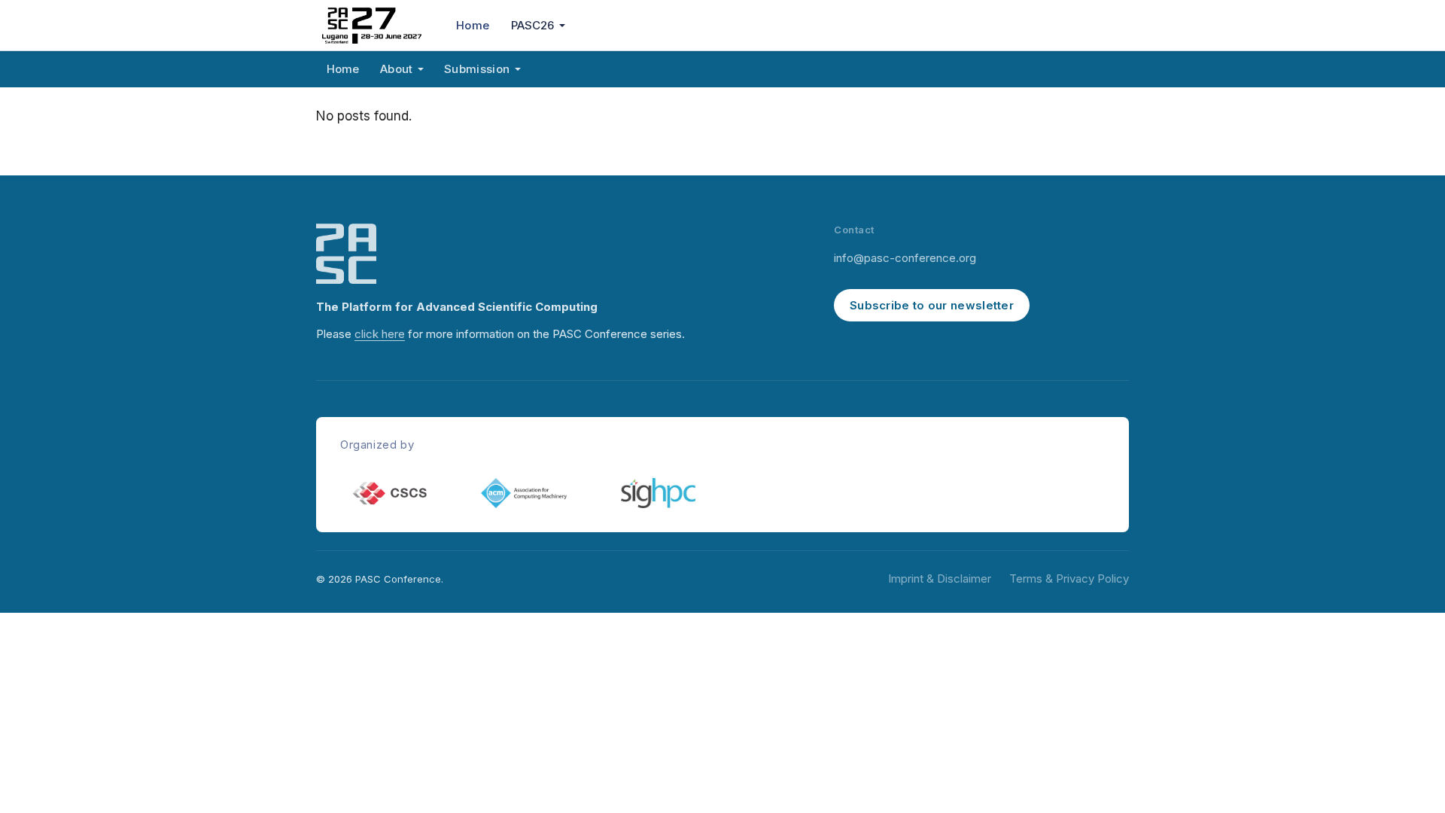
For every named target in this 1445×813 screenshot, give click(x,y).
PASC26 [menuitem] (533, 25)
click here (379, 334)
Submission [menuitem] (477, 69)
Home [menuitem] (472, 25)
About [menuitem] (396, 69)
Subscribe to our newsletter (932, 305)
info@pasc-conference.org (905, 258)
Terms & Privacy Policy (1069, 578)
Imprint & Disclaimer (939, 578)
